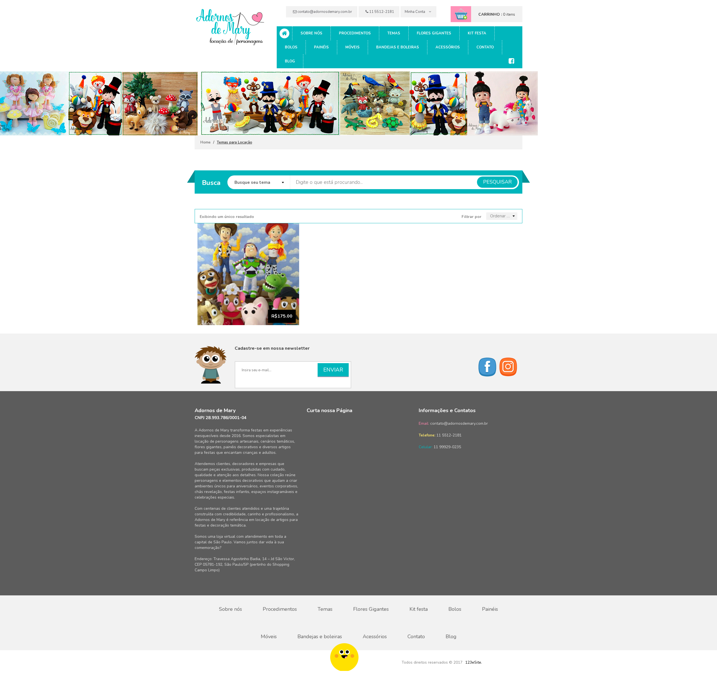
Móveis (352, 47)
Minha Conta (415, 11)
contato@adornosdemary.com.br (324, 11)
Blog (290, 61)
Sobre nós (311, 33)
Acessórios (448, 47)
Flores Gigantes (434, 33)
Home (205, 142)
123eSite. (473, 662)
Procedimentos (355, 33)
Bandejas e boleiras (397, 47)
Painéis (321, 47)
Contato (485, 47)
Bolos (291, 47)
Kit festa (477, 33)
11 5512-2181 (381, 11)
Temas (393, 33)
